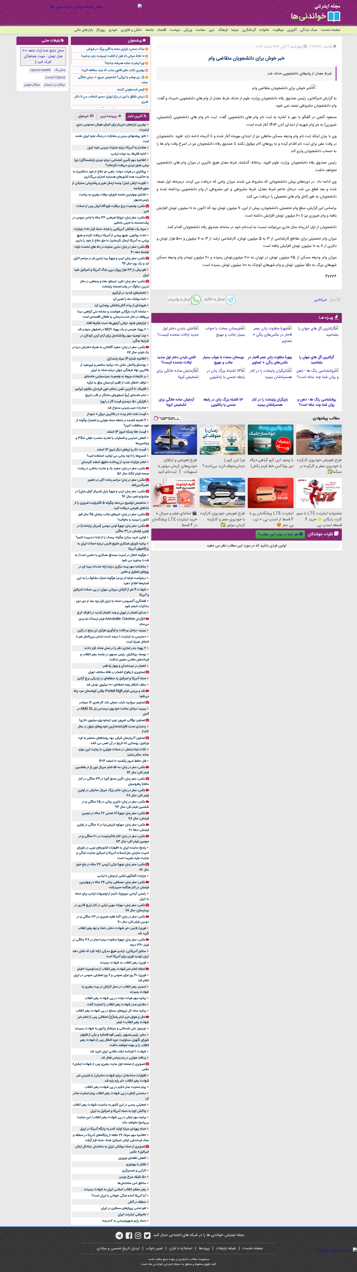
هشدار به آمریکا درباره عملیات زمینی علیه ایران (116, 147)
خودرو (113, 30)
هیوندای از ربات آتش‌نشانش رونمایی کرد (120, 305)
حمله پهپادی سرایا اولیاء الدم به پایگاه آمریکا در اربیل (113, 1128)
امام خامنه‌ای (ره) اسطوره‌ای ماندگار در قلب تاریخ (115, 395)
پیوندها (204, 1248)
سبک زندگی (308, 30)
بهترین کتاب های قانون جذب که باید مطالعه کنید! (113, 70)
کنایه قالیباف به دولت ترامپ (128, 153)
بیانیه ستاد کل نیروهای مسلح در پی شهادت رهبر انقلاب (111, 1010)
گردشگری (249, 30)
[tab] (137, 117)
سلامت (200, 30)
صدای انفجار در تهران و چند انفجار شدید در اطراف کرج (111, 612)
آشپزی (292, 30)
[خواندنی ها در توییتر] (147, 1237)
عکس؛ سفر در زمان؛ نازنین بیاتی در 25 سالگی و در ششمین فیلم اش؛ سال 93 (115, 804)
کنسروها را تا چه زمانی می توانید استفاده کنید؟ (116, 455)
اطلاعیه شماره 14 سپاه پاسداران (126, 358)
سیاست (175, 30)
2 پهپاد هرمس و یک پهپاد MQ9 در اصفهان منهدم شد (112, 329)
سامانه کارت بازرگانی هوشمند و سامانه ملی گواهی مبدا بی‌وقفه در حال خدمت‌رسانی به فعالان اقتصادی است (113, 314)
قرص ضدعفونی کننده (131, 89)
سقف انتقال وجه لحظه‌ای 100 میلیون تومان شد (116, 684)
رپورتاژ (100, 30)
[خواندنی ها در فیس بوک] (129, 1237)
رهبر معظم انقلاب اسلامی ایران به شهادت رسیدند (115, 1189)
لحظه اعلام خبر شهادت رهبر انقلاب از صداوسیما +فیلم (111, 969)
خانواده (264, 30)
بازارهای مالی (83, 30)
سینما (235, 30)
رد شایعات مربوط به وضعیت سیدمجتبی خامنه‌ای (115, 376)
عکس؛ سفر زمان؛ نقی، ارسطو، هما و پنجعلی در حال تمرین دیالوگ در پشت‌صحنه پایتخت (114, 284)
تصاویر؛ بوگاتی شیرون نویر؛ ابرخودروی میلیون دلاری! (112, 720)
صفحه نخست (330, 30)
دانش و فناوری (131, 30)
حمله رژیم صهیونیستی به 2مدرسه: (124, 1220)
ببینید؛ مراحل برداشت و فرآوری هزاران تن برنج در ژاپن (111, 630)
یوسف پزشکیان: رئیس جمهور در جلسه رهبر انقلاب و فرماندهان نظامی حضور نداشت (114, 657)
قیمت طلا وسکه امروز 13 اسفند (126, 431)
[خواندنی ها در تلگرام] (119, 1237)
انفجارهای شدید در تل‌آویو (129, 292)
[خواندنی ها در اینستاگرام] (138, 1237)
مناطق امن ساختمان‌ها (132, 1183)
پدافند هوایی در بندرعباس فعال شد (123, 1057)
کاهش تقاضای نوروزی (132, 1158)
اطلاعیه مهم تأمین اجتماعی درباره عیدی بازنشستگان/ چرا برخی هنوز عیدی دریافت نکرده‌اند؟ (111, 163)
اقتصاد (161, 30)
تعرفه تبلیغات (226, 1248)
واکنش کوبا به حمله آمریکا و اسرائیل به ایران (118, 1111)
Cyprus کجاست (55, 77)
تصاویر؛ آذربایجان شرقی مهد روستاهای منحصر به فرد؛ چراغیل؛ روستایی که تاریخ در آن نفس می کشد (113, 740)
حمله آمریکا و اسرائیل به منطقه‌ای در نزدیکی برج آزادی (111, 678)
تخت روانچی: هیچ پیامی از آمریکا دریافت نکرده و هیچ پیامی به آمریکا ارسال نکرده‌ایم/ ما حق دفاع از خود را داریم (112, 238)
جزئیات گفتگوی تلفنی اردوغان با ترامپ (121, 876)
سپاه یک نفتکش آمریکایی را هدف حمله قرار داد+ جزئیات (110, 229)
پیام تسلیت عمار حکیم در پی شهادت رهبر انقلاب (115, 1087)
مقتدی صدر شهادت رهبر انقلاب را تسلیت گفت (116, 1004)
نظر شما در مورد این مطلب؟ (278, 534)
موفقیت (278, 30)
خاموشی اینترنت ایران (132, 1214)
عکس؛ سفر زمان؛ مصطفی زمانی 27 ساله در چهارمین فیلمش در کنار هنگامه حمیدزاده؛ (114, 885)
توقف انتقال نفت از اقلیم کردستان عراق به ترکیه (116, 382)
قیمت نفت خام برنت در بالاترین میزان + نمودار (116, 414)
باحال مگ (59, 70)
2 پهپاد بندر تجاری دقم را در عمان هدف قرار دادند (115, 648)
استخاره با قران (180, 1248)
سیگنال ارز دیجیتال (54, 85)
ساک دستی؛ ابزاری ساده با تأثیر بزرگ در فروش (116, 49)
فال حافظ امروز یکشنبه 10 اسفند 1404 (122, 761)
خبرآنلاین (320, 300)
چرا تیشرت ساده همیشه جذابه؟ (125, 63)
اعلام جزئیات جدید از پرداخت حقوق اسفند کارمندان (113, 462)
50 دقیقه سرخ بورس (132, 1177)
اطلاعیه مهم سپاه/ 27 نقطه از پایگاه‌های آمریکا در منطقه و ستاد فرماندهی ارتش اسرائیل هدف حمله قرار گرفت (111, 1137)
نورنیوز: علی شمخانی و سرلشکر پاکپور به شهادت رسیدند (110, 1028)
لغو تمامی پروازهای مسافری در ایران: (123, 1208)
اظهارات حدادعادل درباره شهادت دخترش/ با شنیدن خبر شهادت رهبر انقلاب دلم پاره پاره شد (113, 1078)
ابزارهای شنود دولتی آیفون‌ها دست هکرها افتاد (116, 323)
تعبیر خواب (154, 1248)
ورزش (188, 30)
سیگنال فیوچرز (32, 85)
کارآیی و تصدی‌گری (134, 1170)
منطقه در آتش (137, 1202)
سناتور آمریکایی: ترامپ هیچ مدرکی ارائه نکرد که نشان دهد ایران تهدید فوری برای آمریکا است (110, 954)
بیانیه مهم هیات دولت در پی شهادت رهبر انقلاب (115, 998)
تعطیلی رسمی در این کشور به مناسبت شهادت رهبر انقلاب (109, 1104)
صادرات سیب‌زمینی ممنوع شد (126, 407)
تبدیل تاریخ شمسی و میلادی (118, 1248)
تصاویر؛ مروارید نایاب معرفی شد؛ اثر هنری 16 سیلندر (112, 702)
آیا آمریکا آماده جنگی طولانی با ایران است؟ (118, 1195)
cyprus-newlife (40, 70)
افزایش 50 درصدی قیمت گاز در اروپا (123, 401)
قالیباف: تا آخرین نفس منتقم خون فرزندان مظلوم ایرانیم (110, 389)
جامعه (149, 30)
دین (212, 30)
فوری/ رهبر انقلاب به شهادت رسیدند (123, 962)
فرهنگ (223, 30)
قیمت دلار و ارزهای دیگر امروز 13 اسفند (121, 449)
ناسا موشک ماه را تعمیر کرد (129, 299)
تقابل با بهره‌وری (136, 1164)
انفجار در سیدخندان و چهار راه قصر (124, 666)
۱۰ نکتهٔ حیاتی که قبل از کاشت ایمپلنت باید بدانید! (113, 56)
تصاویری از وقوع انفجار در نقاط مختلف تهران (116, 672)
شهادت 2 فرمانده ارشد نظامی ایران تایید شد (118, 1051)
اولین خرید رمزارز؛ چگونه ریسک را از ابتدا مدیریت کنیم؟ (111, 537)
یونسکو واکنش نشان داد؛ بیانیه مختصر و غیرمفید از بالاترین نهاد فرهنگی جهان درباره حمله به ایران (114, 367)
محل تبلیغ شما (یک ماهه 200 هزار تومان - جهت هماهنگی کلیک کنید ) (43, 56)
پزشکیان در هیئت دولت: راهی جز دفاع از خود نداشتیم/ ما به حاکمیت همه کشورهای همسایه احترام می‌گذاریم (111, 174)
